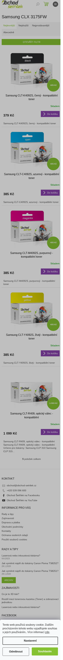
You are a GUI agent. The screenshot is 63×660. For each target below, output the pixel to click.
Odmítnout (16, 651)
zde (47, 632)
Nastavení (30, 640)
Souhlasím (45, 651)
